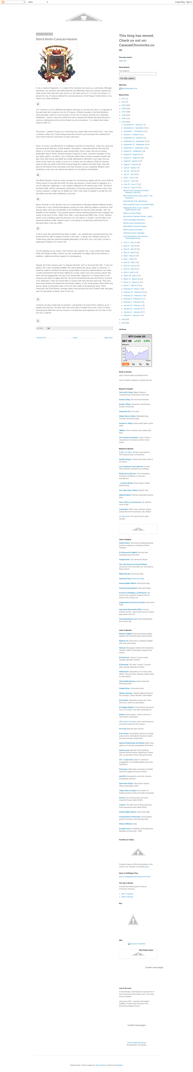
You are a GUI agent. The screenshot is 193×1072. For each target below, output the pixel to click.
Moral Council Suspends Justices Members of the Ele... (136, 192)
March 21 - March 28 (132, 279)
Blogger (120, 1065)
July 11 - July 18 (130, 174)
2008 (124, 109)
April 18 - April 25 (130, 266)
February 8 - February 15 (133, 299)
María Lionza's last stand (132, 230)
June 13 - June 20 (131, 188)
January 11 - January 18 (133, 312)
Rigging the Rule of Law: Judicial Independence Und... (136, 209)
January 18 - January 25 (133, 309)
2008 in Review (127, 897)
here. (125, 61)
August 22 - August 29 (132, 154)
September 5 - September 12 (135, 148)
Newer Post (41, 338)
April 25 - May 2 (130, 262)
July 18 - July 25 (130, 171)
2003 (124, 319)
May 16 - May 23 (130, 253)
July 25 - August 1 (131, 168)
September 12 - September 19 (135, 145)
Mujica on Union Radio (132, 213)
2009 (124, 105)
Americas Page (131, 579)
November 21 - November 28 (135, 128)
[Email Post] (48, 328)
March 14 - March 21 (132, 282)
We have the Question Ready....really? (138, 216)
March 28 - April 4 (130, 276)
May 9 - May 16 (130, 256)
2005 (124, 118)
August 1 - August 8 (131, 164)
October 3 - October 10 (132, 135)
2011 (124, 99)
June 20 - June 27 (131, 184)
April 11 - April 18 (130, 269)
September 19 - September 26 (135, 141)
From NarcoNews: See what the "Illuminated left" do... (135, 237)
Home (75, 338)
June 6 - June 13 (130, 242)
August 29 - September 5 (133, 151)
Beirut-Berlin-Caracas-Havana (135, 226)
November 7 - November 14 (134, 131)
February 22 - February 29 (134, 292)
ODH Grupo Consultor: (127, 722)
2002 (124, 323)
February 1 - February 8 (133, 302)
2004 (124, 122)
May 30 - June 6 (130, 246)
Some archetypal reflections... (134, 220)
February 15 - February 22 (134, 296)
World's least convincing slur (134, 223)
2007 (124, 112)
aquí (146, 867)
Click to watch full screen (136, 1043)
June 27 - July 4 (130, 181)
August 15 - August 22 (132, 158)
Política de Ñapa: (125, 452)
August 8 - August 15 (132, 161)
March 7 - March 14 (131, 286)
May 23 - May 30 (130, 249)
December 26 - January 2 (134, 125)
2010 (124, 102)
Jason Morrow (101, 1065)
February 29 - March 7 (132, 289)
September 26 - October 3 (134, 138)
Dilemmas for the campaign (133, 233)
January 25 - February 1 (133, 305)
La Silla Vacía (124, 516)
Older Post (108, 338)
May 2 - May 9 (129, 259)
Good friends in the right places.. (135, 201)
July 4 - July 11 (129, 178)
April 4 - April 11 (130, 272)
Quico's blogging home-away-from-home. (135, 877)
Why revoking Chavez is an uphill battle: (138, 205)
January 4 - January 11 (133, 315)
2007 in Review (127, 894)
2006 (124, 115)
